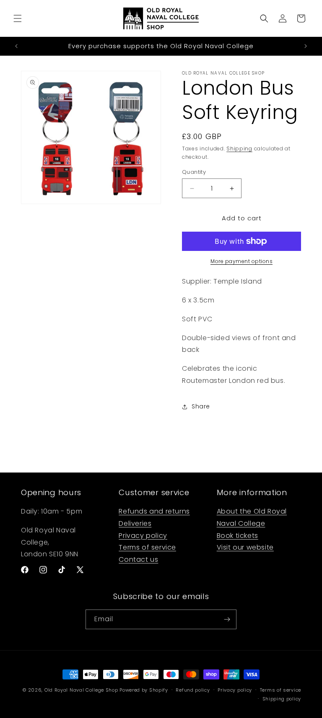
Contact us (138, 559)
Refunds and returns (154, 511)
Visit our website (245, 547)
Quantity (194, 172)
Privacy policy (143, 535)
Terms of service (147, 547)
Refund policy (193, 690)
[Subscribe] (227, 619)
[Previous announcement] (16, 46)
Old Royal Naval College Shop (81, 690)
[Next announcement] (305, 46)
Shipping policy (281, 698)
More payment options (241, 261)
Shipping (239, 148)
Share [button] (201, 406)
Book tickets (237, 535)
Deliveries (135, 523)
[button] (17, 18)
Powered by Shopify (143, 690)
